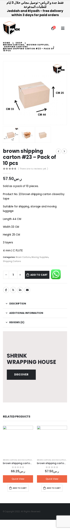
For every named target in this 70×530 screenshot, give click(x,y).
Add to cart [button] (20, 488)
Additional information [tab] (26, 313)
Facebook (6, 290)
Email (27, 290)
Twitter (13, 290)
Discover (21, 374)
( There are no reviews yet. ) (33, 168)
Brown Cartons (23, 257)
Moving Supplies (40, 257)
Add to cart (39, 274)
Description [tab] (17, 303)
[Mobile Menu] (63, 28)
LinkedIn (20, 290)
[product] (18, 441)
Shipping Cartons (12, 261)
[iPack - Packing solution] (11, 28)
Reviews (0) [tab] (16, 322)
